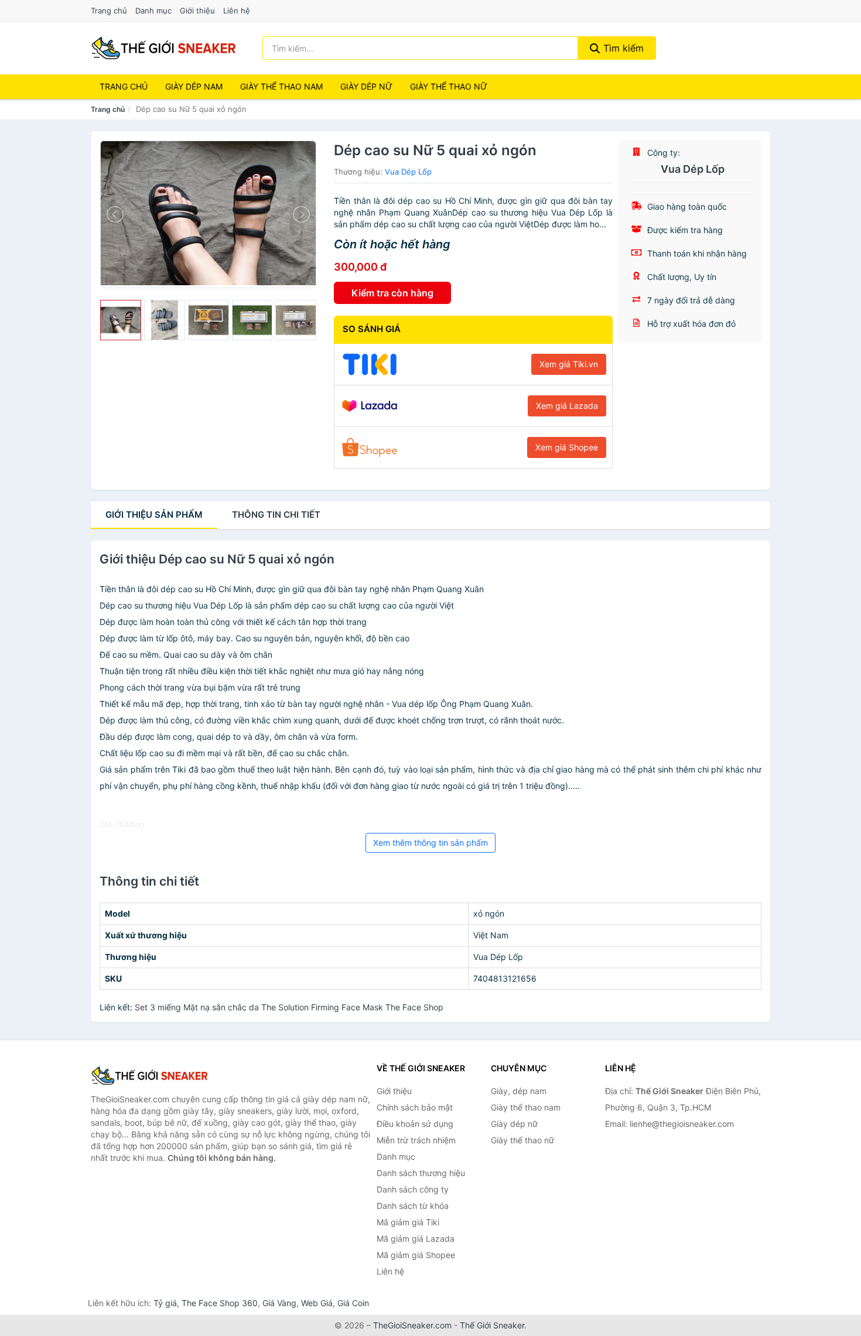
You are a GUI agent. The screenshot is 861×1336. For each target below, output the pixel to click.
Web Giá (317, 1303)
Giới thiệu (197, 10)
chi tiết (276, 514)
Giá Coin (353, 1303)
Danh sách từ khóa (413, 1206)
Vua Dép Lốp (408, 171)
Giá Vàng (279, 1303)
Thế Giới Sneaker (492, 1325)
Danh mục (153, 10)
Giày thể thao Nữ (448, 86)
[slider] (120, 320)
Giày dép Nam (194, 86)
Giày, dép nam (518, 1091)
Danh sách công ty (413, 1189)
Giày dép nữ (514, 1124)
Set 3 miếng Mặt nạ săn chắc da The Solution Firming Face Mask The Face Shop (289, 1007)
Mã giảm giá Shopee (416, 1255)
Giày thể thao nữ (522, 1140)
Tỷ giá (165, 1303)
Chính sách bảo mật (415, 1107)
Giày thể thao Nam (281, 86)
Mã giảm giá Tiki (408, 1222)
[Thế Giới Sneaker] (149, 1075)
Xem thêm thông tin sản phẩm (430, 843)
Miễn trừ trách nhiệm (416, 1140)
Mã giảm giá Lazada (416, 1238)
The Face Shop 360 (220, 1303)
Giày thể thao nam (526, 1107)
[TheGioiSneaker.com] (163, 48)
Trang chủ (109, 10)
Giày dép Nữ (366, 86)
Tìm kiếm (622, 48)
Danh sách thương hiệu (421, 1173)
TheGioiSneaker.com (412, 1325)
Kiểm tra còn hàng (392, 293)
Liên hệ (236, 10)
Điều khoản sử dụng (415, 1124)
